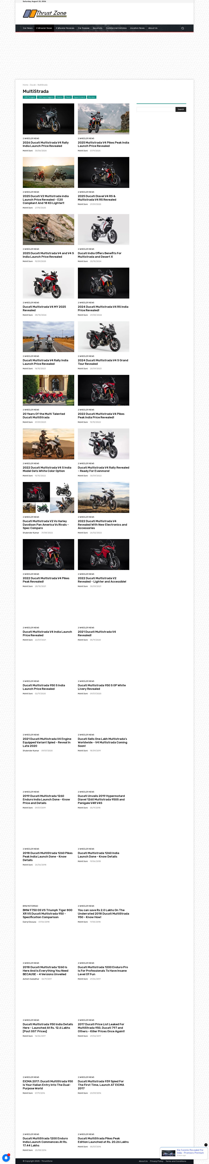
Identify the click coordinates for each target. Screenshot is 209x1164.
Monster (91, 97)
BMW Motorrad (30, 906)
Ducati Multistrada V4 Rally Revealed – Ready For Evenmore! (103, 469)
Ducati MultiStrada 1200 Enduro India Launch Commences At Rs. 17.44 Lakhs (45, 1142)
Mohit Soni (28, 150)
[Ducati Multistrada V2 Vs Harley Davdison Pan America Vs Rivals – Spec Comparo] (48, 497)
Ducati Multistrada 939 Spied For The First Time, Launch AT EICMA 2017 (101, 1085)
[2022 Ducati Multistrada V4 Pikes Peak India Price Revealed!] (103, 390)
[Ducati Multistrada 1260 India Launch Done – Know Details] (103, 829)
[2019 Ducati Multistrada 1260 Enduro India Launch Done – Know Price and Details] (48, 772)
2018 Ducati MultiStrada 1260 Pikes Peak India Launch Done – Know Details (48, 856)
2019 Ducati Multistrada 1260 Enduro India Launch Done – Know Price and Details (46, 799)
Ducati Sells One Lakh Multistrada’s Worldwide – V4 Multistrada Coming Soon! (102, 742)
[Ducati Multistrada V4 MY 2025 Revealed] (48, 283)
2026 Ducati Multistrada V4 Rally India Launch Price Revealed (46, 144)
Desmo (59, 97)
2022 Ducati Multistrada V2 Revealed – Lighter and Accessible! (102, 579)
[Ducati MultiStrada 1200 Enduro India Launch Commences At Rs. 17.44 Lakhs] (48, 1114)
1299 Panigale (29, 97)
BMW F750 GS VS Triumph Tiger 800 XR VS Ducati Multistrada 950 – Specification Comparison (47, 913)
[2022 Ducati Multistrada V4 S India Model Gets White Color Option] (48, 443)
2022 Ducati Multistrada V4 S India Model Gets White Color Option (47, 469)
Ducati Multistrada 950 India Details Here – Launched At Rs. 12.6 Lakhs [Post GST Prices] (48, 1027)
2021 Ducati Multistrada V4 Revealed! (97, 633)
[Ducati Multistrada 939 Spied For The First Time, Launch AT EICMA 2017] (103, 1057)
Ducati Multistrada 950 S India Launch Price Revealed (44, 687)
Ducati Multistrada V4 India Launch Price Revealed (47, 633)
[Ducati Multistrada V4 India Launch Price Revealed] (48, 608)
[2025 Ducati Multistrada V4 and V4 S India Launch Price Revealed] (48, 229)
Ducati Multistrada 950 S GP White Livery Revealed (102, 687)
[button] (182, 28)
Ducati (33, 85)
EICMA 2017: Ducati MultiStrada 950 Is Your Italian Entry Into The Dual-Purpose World (48, 1085)
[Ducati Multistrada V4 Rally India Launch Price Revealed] (48, 336)
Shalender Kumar (31, 533)
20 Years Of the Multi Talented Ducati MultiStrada (44, 415)
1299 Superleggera (45, 97)
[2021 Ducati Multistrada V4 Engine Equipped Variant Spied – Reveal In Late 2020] (48, 715)
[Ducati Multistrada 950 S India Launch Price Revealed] (48, 661)
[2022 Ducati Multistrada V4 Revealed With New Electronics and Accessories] (103, 497)
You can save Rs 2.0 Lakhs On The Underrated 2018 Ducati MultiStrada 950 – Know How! (103, 913)
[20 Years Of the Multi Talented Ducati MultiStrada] (48, 390)
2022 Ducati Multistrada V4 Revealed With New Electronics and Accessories (102, 524)
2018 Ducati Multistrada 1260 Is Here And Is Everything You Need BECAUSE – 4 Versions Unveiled (45, 970)
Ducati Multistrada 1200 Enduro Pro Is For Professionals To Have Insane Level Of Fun (103, 970)
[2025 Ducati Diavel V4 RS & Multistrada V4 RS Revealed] (103, 172)
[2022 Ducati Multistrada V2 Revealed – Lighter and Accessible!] (103, 554)
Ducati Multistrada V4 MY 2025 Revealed (44, 308)
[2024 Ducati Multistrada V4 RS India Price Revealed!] (103, 283)
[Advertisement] (129, 14)
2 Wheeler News (31, 138)
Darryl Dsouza (29, 922)
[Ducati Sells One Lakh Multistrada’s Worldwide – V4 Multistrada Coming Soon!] (103, 715)
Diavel (68, 97)
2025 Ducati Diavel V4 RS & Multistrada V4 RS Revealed (97, 197)
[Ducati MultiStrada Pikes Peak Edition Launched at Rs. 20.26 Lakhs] (103, 1114)
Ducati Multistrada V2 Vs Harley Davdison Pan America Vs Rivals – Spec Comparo (46, 524)
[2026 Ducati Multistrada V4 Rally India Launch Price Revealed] (48, 118)
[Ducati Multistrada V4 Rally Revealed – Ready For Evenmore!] (103, 443)
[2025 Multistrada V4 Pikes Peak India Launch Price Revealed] (103, 118)
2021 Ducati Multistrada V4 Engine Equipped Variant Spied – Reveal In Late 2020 (47, 742)
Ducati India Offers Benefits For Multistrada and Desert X (99, 254)
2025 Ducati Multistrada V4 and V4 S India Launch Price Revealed (48, 254)
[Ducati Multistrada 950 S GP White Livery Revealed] (103, 661)
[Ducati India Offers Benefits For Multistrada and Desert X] (103, 229)
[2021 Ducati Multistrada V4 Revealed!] (103, 608)
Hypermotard (79, 97)
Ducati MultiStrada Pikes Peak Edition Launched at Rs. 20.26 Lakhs (103, 1140)
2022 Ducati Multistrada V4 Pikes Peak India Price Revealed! (101, 415)
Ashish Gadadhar (31, 979)
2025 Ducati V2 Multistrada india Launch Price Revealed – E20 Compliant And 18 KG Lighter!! (46, 199)
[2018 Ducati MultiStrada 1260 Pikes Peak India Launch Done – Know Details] (48, 829)
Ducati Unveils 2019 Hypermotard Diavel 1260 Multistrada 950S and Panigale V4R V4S (101, 799)
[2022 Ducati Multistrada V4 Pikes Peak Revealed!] (48, 554)
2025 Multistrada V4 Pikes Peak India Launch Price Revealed (103, 144)
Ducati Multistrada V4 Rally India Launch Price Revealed (45, 362)
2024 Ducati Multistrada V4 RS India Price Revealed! (103, 308)
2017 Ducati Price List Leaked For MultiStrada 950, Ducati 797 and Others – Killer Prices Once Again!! (101, 1027)
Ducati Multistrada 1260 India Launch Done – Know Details (98, 854)
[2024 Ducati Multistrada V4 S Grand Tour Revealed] (103, 336)
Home (25, 85)
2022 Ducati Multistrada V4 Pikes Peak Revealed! (46, 579)
